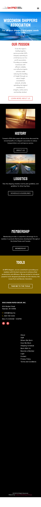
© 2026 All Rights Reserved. (20, 482)
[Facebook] (3, 312)
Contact (23, 345)
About (22, 324)
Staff (22, 327)
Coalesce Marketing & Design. (23, 483)
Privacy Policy (25, 348)
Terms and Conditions (28, 351)
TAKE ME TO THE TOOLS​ (20, 275)
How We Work (25, 332)
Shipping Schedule (27, 335)
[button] (38, 8)
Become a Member (27, 340)
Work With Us (25, 337)
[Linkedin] (7, 312)
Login (22, 343)
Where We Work (26, 329)
